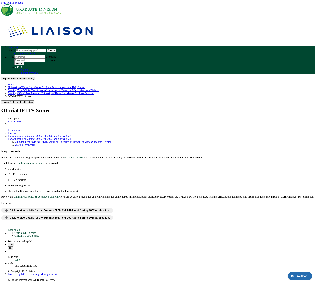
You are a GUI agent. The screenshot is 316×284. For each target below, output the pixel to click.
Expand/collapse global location (18, 102)
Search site (13, 47)
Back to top (14, 229)
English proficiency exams (30, 163)
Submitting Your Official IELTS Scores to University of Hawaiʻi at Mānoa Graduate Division (62, 141)
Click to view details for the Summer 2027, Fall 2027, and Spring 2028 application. (60, 217)
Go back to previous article (22, 53)
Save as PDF (14, 121)
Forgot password (30, 72)
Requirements (15, 130)
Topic (17, 259)
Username (51, 56)
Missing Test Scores (24, 144)
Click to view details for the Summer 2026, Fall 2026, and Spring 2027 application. (60, 210)
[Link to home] (50, 41)
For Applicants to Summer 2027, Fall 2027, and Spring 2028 (39, 138)
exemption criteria (73, 157)
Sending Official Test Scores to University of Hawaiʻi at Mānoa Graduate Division (51, 93)
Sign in (19, 63)
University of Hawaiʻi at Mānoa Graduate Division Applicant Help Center (46, 87)
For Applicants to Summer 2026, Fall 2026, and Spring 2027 (39, 136)
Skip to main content (12, 2)
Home (11, 84)
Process (12, 133)
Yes (11, 244)
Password (51, 60)
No (10, 248)
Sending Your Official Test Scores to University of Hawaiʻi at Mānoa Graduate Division (53, 90)
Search (12, 50)
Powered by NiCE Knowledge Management (32, 274)
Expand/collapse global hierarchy (18, 78)
